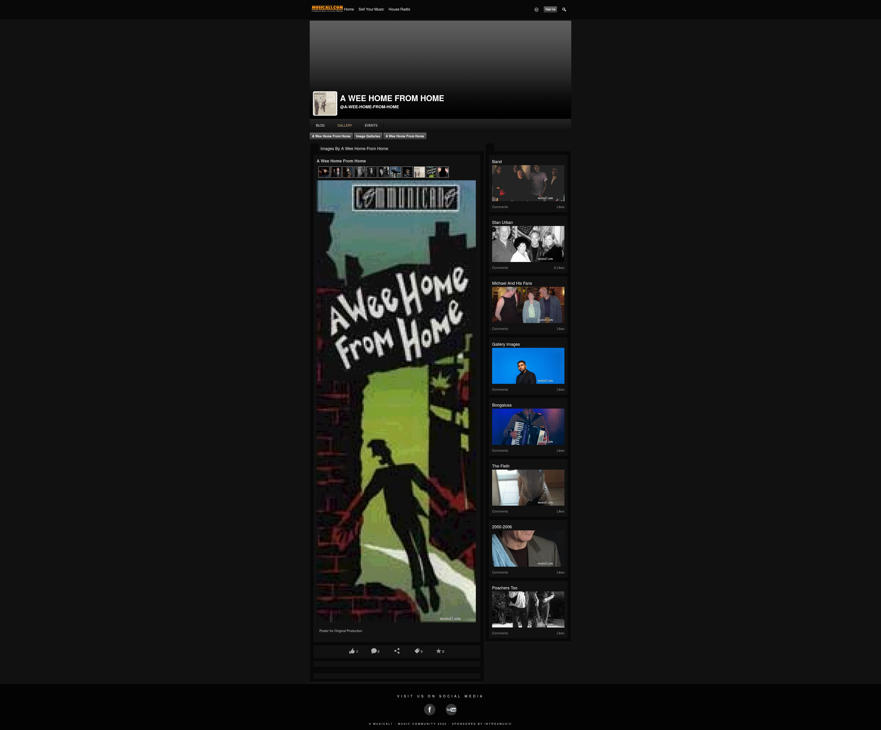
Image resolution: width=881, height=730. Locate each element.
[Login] (536, 9)
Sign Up (550, 9)
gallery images (506, 344)
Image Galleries (368, 136)
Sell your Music (371, 9)
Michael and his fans (512, 283)
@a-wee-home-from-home (369, 107)
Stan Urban (502, 222)
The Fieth (501, 466)
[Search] (564, 9)
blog (320, 125)
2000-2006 (502, 526)
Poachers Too (504, 588)
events (371, 125)
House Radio (399, 9)
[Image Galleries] (314, 147)
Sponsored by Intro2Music (482, 723)
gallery (344, 125)
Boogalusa (502, 405)
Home (349, 9)
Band (497, 161)
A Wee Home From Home (331, 136)
